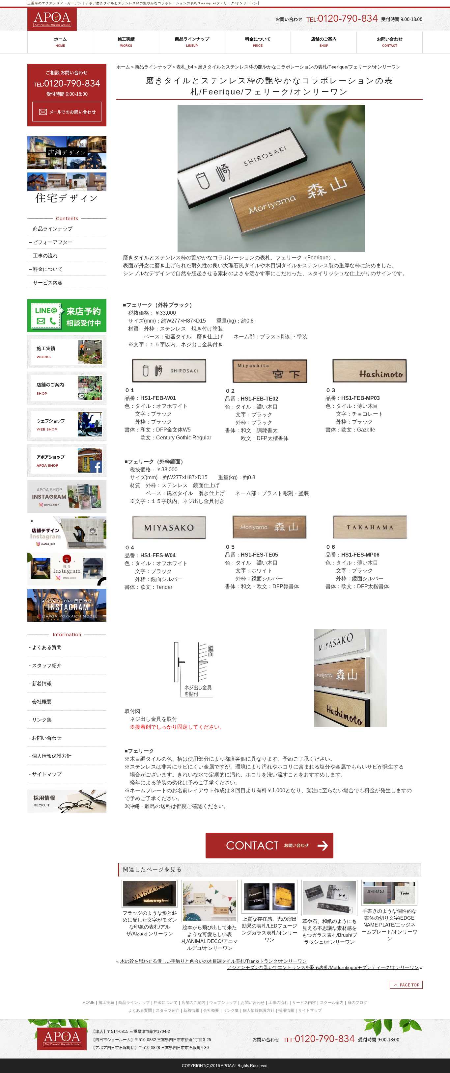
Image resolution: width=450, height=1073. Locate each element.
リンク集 (231, 1010)
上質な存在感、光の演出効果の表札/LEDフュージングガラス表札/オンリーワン (269, 929)
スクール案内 (332, 1002)
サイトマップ (310, 1010)
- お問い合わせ (45, 738)
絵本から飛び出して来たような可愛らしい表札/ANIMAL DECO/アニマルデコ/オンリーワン (210, 938)
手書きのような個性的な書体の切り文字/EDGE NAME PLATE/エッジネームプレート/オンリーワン (389, 924)
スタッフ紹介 (168, 1010)
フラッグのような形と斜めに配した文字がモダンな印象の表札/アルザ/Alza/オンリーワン (150, 923)
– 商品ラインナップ (50, 228)
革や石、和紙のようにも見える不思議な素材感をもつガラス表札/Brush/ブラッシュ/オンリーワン (329, 931)
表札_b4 (184, 66)
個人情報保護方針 (258, 1010)
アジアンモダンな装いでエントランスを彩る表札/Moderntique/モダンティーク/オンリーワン (323, 967)
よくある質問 (140, 1010)
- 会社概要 (40, 701)
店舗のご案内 (324, 42)
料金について (258, 42)
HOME (89, 1002)
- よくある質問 (45, 647)
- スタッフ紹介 (45, 665)
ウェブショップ (223, 1002)
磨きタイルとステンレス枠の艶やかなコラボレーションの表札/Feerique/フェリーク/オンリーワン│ (178, 3)
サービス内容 (304, 1002)
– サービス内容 (46, 282)
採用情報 (286, 1010)
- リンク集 (40, 719)
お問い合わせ (390, 42)
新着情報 (191, 1010)
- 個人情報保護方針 (50, 756)
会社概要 (211, 1010)
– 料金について (46, 269)
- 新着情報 (40, 683)
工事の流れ (278, 1002)
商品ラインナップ (192, 42)
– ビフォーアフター (50, 242)
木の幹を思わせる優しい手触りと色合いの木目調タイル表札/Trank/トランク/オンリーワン (213, 961)
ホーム (60, 42)
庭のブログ (357, 1002)
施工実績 (126, 42)
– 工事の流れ (43, 255)
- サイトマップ (45, 774)
